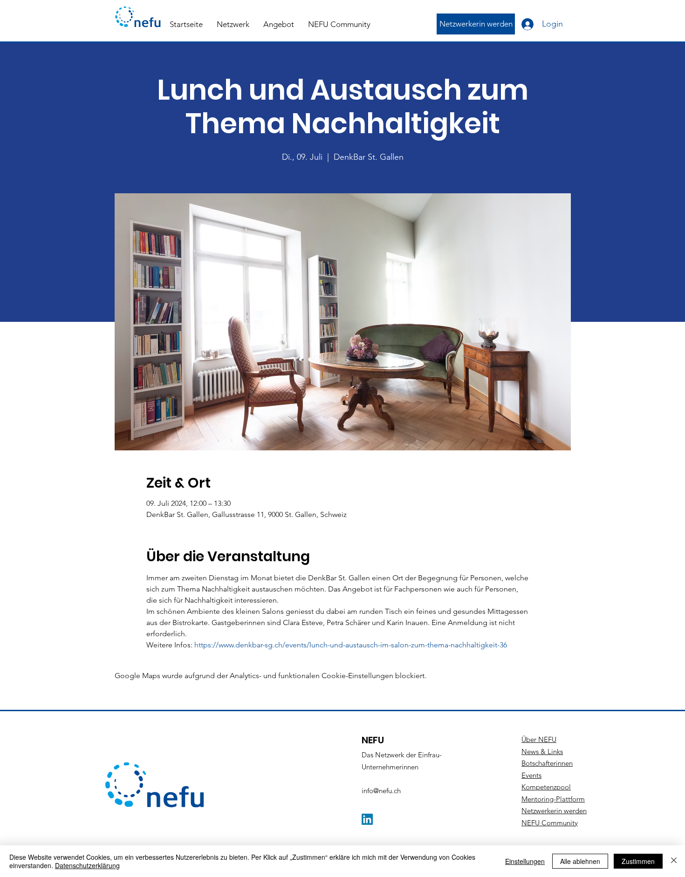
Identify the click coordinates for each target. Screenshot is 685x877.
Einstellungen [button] (525, 861)
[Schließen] (673, 861)
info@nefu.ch (381, 790)
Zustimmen (638, 861)
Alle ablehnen (580, 861)
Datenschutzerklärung (87, 865)
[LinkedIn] (367, 819)
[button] (233, 24)
